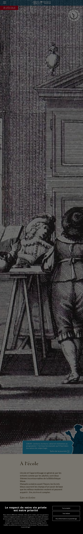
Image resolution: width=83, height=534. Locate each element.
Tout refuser (66, 513)
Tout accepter (66, 508)
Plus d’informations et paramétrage (66, 519)
